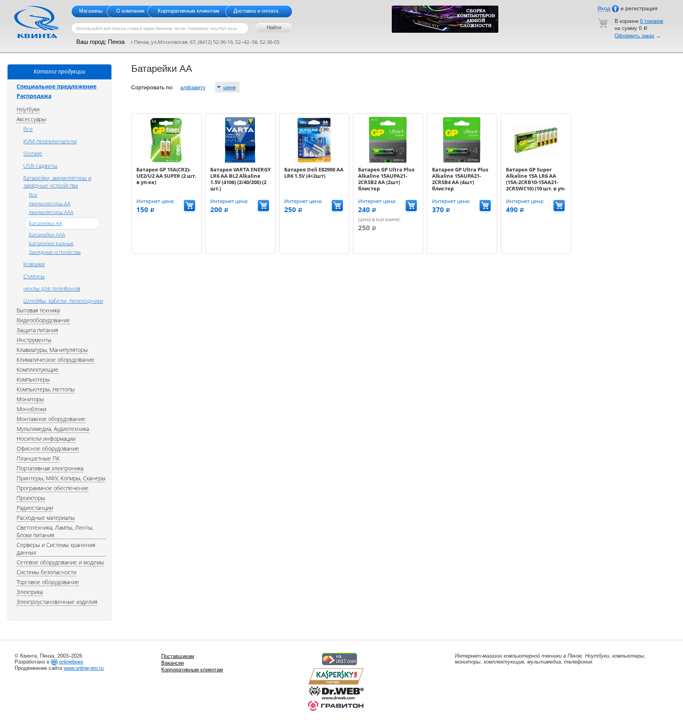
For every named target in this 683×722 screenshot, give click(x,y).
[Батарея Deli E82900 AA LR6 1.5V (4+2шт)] (313, 161)
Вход (604, 8)
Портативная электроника (50, 468)
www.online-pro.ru (84, 668)
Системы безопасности (46, 572)
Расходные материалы (46, 517)
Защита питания (37, 330)
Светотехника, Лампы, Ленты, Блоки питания (55, 531)
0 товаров (651, 21)
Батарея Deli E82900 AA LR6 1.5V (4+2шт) (313, 172)
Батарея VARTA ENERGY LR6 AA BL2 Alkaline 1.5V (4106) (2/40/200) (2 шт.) (240, 179)
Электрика (30, 592)
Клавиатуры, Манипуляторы (52, 349)
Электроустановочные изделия (57, 601)
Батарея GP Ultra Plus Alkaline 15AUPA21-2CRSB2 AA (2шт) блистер (386, 179)
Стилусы (34, 276)
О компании (130, 11)
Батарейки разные (51, 243)
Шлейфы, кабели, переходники (63, 301)
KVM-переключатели (50, 141)
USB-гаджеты (40, 165)
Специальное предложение (56, 86)
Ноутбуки (28, 109)
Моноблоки (31, 409)
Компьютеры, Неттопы (46, 389)
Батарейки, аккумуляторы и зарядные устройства (57, 181)
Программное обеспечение (53, 488)
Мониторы (30, 399)
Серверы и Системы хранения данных (56, 548)
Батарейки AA (45, 223)
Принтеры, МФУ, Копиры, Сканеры (61, 478)
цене (229, 87)
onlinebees (71, 662)
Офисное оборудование (48, 448)
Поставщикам (177, 656)
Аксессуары (31, 119)
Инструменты (34, 340)
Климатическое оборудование (55, 359)
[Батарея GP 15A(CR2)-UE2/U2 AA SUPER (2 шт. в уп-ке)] (166, 161)
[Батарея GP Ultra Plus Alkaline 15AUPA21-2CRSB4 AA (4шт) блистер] (461, 161)
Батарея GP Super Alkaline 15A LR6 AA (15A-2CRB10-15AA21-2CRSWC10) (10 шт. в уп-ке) (535, 182)
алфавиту (193, 87)
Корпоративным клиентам (188, 11)
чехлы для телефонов (51, 288)
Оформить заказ (634, 36)
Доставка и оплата (256, 11)
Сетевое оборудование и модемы (60, 562)
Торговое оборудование (48, 582)
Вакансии (172, 663)
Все (28, 129)
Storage (32, 153)
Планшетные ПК (38, 458)
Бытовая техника (38, 310)
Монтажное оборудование (51, 419)
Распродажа (34, 96)
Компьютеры (33, 379)
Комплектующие (37, 369)
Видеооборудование (43, 320)
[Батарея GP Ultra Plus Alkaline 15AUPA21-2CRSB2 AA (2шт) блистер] (387, 161)
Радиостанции (35, 507)
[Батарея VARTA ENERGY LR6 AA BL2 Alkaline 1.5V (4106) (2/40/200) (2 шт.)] (240, 161)
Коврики (34, 264)
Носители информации (46, 438)
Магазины (90, 11)
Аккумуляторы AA (49, 203)
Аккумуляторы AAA (51, 212)
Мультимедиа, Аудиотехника (53, 428)
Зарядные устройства (55, 252)
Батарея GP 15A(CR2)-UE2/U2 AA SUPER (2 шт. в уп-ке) (166, 176)
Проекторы (31, 498)
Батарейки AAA (47, 234)
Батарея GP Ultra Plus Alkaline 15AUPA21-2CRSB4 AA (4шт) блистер (460, 179)
